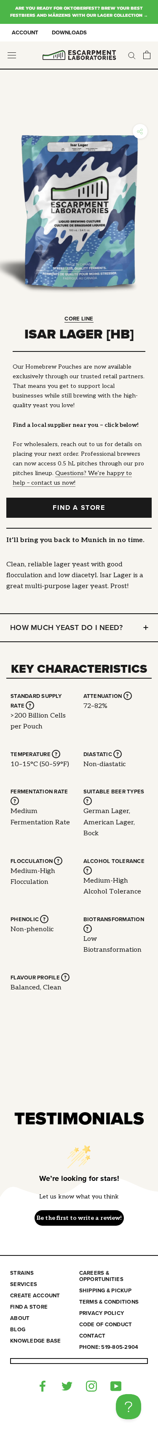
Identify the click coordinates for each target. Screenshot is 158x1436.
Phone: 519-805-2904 (109, 1347)
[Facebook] (42, 1386)
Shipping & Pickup (105, 1291)
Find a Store (79, 508)
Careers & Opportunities (101, 1276)
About (19, 1318)
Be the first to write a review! (79, 1218)
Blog (17, 1330)
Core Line (78, 318)
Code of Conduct (105, 1325)
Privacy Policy (101, 1313)
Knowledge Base (35, 1341)
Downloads (69, 32)
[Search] (132, 55)
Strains (22, 1273)
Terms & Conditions (109, 1302)
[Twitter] (67, 1386)
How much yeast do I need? (66, 627)
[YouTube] (115, 1386)
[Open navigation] (12, 55)
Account (25, 32)
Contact (92, 1336)
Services (23, 1284)
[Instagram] (91, 1386)
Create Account (35, 1296)
